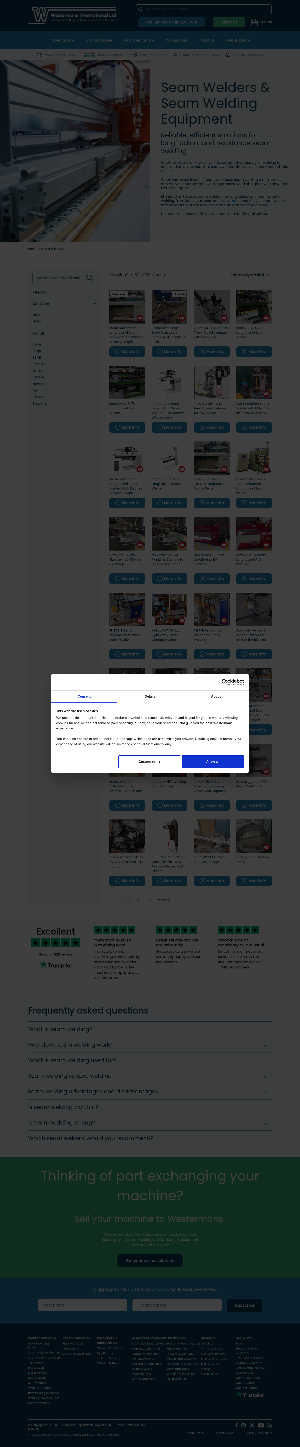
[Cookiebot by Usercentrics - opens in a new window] (225, 682)
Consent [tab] (84, 696)
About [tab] (216, 696)
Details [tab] (150, 696)
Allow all (212, 761)
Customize (147, 761)
